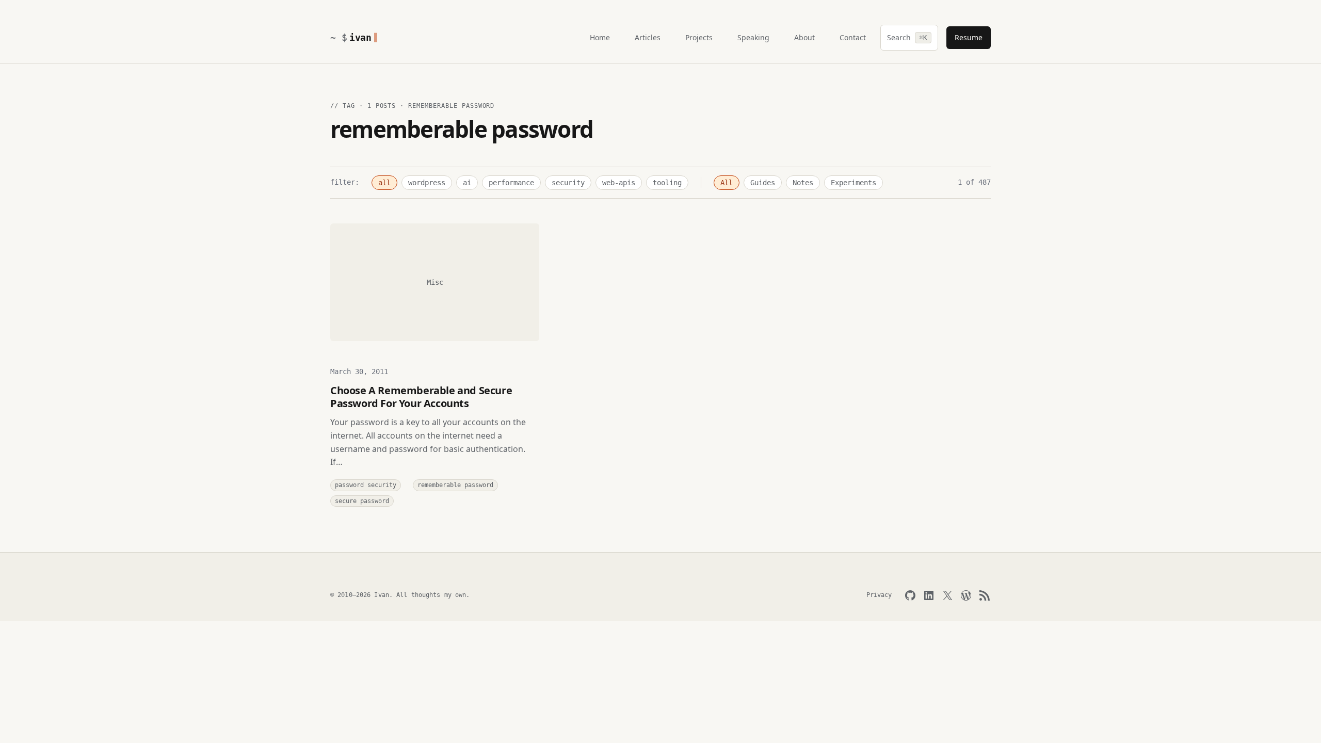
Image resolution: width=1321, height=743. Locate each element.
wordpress (426, 183)
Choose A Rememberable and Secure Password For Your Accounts (421, 397)
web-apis (618, 183)
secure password (362, 501)
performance (511, 183)
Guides (762, 183)
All (726, 183)
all (384, 183)
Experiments (853, 183)
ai (467, 183)
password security (365, 485)
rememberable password (455, 485)
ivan (360, 37)
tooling (667, 183)
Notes (803, 183)
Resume (968, 37)
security (568, 183)
